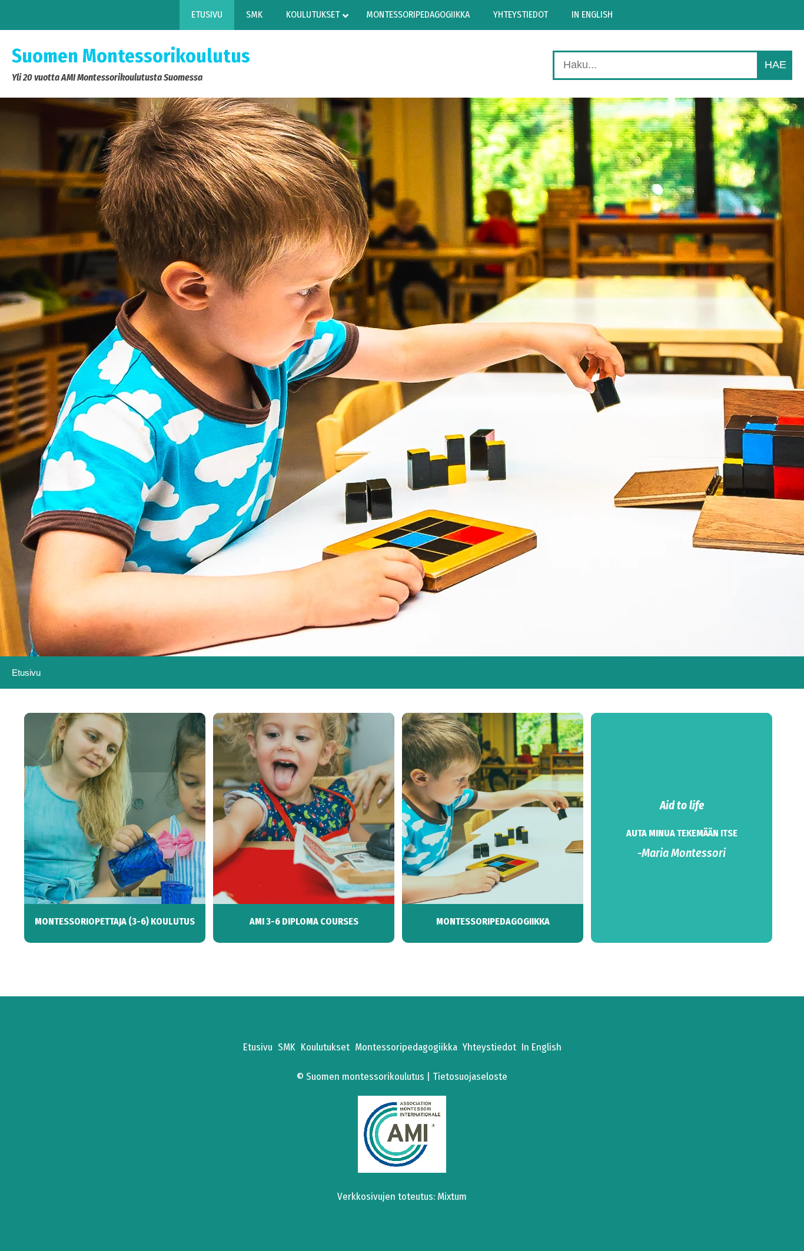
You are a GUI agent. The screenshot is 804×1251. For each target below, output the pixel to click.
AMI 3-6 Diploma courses (304, 921)
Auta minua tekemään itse (681, 833)
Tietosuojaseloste (470, 1076)
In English (541, 1047)
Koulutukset (325, 1047)
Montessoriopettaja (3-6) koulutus (115, 921)
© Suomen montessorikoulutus (360, 1076)
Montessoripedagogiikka (493, 921)
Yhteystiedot (489, 1047)
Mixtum (452, 1196)
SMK (286, 1047)
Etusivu (258, 1047)
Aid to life (682, 805)
